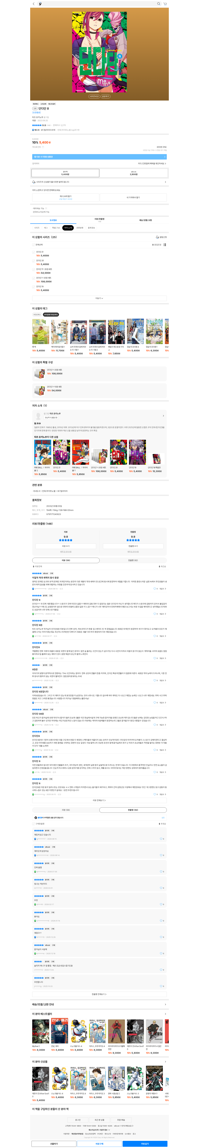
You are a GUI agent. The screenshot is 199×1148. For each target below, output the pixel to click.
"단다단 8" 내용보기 (99, 604)
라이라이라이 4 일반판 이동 (154, 1036)
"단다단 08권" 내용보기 (99, 717)
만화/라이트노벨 (48, 491)
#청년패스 (37, 314)
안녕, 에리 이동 (59, 1036)
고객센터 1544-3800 (73, 1126)
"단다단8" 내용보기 (99, 651)
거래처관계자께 (117, 1134)
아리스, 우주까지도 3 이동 (97, 1084)
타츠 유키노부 (37, 117)
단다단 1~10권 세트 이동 (99, 390)
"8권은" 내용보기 (99, 673)
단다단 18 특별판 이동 (156, 464)
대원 (34, 120)
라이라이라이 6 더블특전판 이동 (116, 1036)
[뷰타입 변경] (165, 244)
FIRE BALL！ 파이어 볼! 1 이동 (80, 458)
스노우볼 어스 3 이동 (135, 1084)
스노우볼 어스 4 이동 (78, 1036)
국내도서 (36, 491)
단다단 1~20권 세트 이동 (102, 280)
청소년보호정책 (90, 1134)
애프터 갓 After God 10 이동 (135, 1036)
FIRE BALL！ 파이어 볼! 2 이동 (42, 458)
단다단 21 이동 (102, 254)
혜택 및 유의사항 (65, 552)
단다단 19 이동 (102, 288)
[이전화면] (33, 3)
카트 (165, 4)
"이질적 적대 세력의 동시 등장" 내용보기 (99, 581)
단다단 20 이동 (102, 262)
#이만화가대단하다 (51, 314)
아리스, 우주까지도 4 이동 (97, 1036)
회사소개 (108, 1134)
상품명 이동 (40, 337)
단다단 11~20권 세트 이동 (102, 271)
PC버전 (100, 1134)
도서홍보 (128, 1134)
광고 (134, 1134)
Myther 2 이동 (40, 1036)
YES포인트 (36, 147)
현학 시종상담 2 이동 (116, 1084)
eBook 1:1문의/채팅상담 (123, 1126)
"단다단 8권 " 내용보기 (99, 628)
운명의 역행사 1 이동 (154, 1084)
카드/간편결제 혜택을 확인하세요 (151, 163)
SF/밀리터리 (48, 130)
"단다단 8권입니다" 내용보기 (99, 695)
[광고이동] (158, 3)
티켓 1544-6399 (89, 1126)
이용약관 (66, 1134)
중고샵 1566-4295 (105, 1126)
